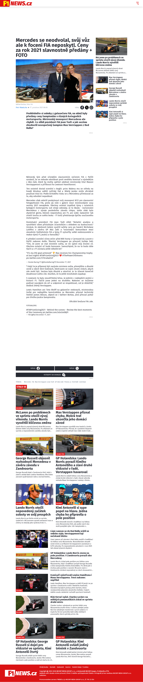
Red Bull (75, 382)
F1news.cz (67, 382)
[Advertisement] (59, 153)
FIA (33, 382)
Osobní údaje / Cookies (80, 667)
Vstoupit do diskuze (52, 375)
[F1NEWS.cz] (16, 3)
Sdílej (32, 368)
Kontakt (52, 667)
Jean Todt (50, 382)
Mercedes (27, 382)
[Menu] (137, 3)
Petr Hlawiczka (21, 107)
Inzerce (67, 667)
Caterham (82, 382)
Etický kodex (44, 667)
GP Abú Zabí (59, 382)
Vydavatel (60, 667)
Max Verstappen (40, 382)
